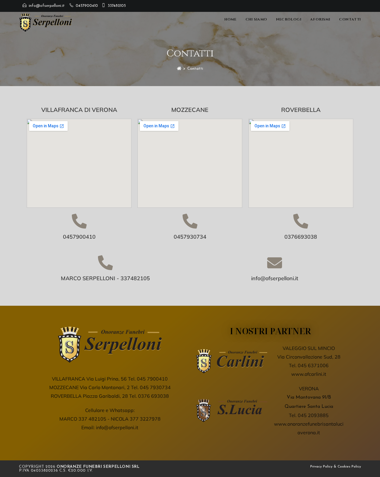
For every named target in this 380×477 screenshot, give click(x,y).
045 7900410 (152, 379)
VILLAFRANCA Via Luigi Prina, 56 (89, 379)
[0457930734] (190, 221)
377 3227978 (145, 419)
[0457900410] (79, 221)
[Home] (179, 69)
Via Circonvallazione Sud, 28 (309, 357)
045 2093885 (313, 415)
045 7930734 (155, 387)
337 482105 (92, 419)
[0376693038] (300, 221)
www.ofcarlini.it (308, 374)
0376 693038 (153, 396)
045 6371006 (313, 365)
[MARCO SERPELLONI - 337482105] (105, 262)
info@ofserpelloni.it (47, 6)
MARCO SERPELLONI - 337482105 (105, 278)
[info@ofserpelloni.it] (274, 262)
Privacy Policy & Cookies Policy (335, 466)
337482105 (117, 6)
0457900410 (87, 6)
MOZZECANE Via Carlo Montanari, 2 (89, 387)
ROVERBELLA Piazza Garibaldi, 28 (89, 396)
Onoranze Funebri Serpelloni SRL (98, 467)
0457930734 (190, 236)
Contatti (195, 69)
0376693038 (300, 236)
